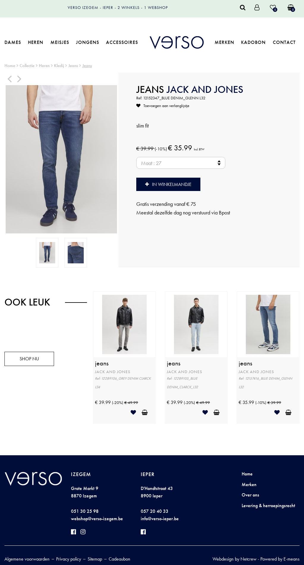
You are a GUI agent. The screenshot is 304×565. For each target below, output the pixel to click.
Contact (284, 42)
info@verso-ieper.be (160, 518)
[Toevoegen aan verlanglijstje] (135, 412)
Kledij (59, 66)
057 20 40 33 (154, 511)
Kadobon (253, 42)
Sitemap (95, 559)
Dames (12, 42)
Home (9, 66)
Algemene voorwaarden (27, 559)
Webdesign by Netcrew (234, 559)
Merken (224, 42)
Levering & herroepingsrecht (268, 505)
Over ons (250, 495)
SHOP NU (29, 359)
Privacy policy (68, 559)
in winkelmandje (171, 184)
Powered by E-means (280, 559)
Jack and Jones (205, 89)
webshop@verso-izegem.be (97, 518)
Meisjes (59, 42)
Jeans (73, 66)
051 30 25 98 (85, 511)
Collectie (27, 66)
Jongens (87, 42)
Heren (35, 42)
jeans (102, 363)
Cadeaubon (119, 559)
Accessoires (122, 42)
